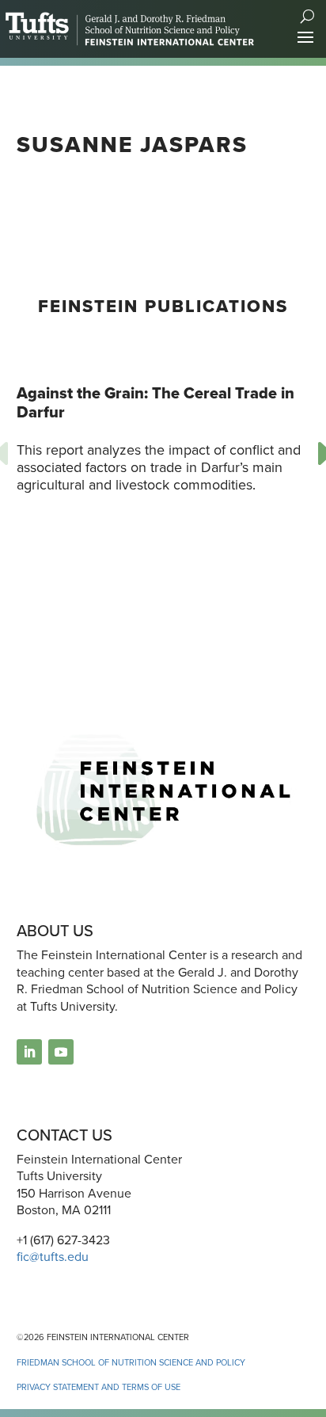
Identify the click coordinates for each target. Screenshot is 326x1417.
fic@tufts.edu (53, 1256)
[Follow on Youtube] (61, 1052)
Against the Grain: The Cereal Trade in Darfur (155, 402)
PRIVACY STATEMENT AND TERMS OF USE (98, 1387)
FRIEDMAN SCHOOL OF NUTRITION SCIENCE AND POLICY (131, 1362)
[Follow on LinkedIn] (29, 1052)
